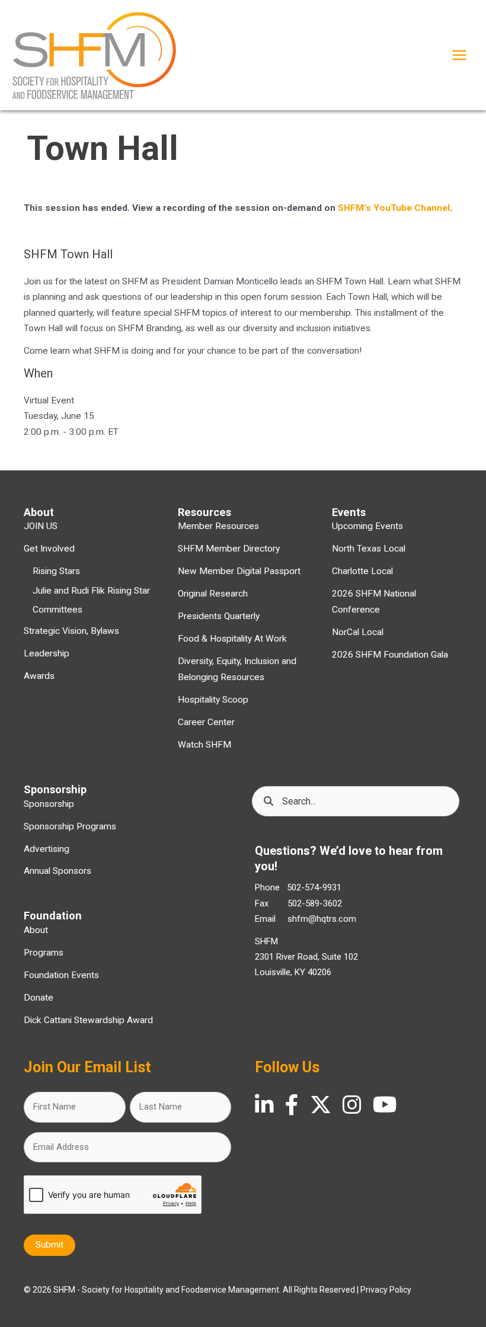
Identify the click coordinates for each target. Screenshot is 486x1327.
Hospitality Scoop (213, 699)
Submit (49, 1244)
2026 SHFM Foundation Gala (390, 654)
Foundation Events (61, 975)
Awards (39, 676)
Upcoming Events (367, 526)
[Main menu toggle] (459, 55)
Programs (43, 952)
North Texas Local (368, 548)
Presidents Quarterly (219, 616)
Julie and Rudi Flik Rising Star (91, 590)
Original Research (213, 593)
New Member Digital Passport (239, 571)
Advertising (46, 849)
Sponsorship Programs (70, 826)
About (36, 930)
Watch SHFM (204, 744)
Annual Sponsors (57, 871)
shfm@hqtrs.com (321, 918)
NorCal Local (357, 632)
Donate (38, 997)
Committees (57, 609)
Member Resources (218, 526)
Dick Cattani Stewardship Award (88, 1020)
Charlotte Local (362, 571)
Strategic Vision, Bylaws (71, 631)
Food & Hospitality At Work (232, 638)
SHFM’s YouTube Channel (394, 208)
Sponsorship (49, 804)
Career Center (206, 722)
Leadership (46, 653)
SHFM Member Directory (229, 548)
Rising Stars (56, 571)
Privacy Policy (385, 1289)
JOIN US (40, 526)
